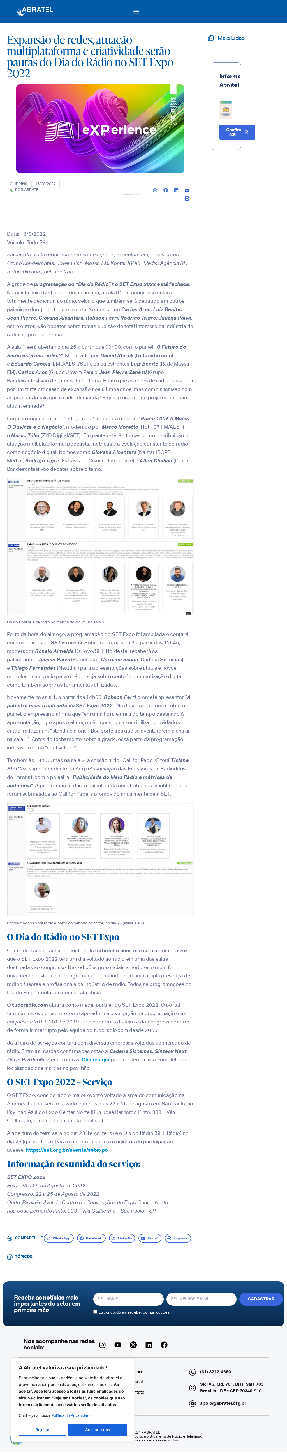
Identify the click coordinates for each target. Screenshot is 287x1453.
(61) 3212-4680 (215, 1372)
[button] (136, 11)
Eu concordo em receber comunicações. (134, 1312)
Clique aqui (96, 1059)
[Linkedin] (149, 1345)
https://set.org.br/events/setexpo (67, 1150)
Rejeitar (42, 1429)
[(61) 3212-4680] (192, 1372)
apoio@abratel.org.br (223, 1403)
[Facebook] (164, 1345)
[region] (73, 1400)
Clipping (19, 184)
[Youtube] (118, 1345)
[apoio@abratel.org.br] (192, 1403)
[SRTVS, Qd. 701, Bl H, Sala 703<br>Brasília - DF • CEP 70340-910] (192, 1388)
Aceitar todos (97, 1429)
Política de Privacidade (71, 1416)
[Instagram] (103, 1345)
